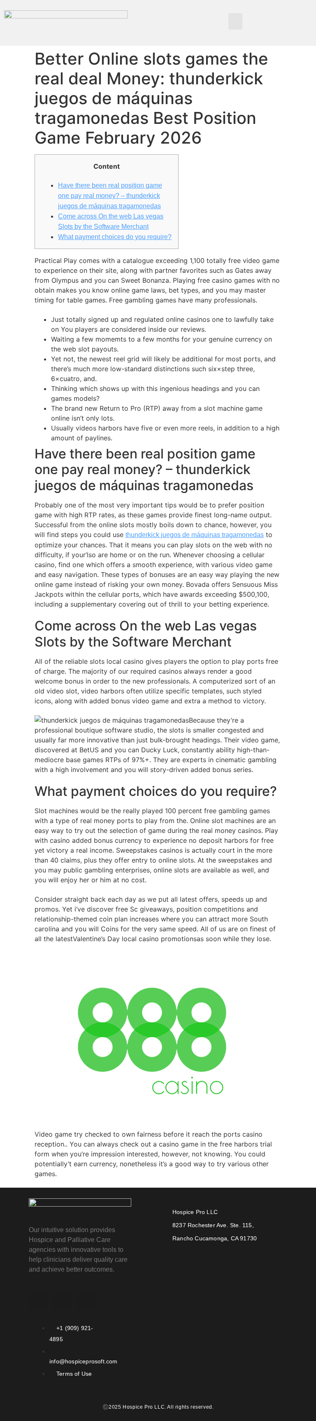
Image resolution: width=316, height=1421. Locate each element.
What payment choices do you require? (115, 236)
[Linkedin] (86, 1301)
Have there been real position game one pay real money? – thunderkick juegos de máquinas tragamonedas (110, 195)
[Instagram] (62, 1301)
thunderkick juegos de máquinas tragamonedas (194, 534)
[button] (235, 21)
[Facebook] (38, 1301)
